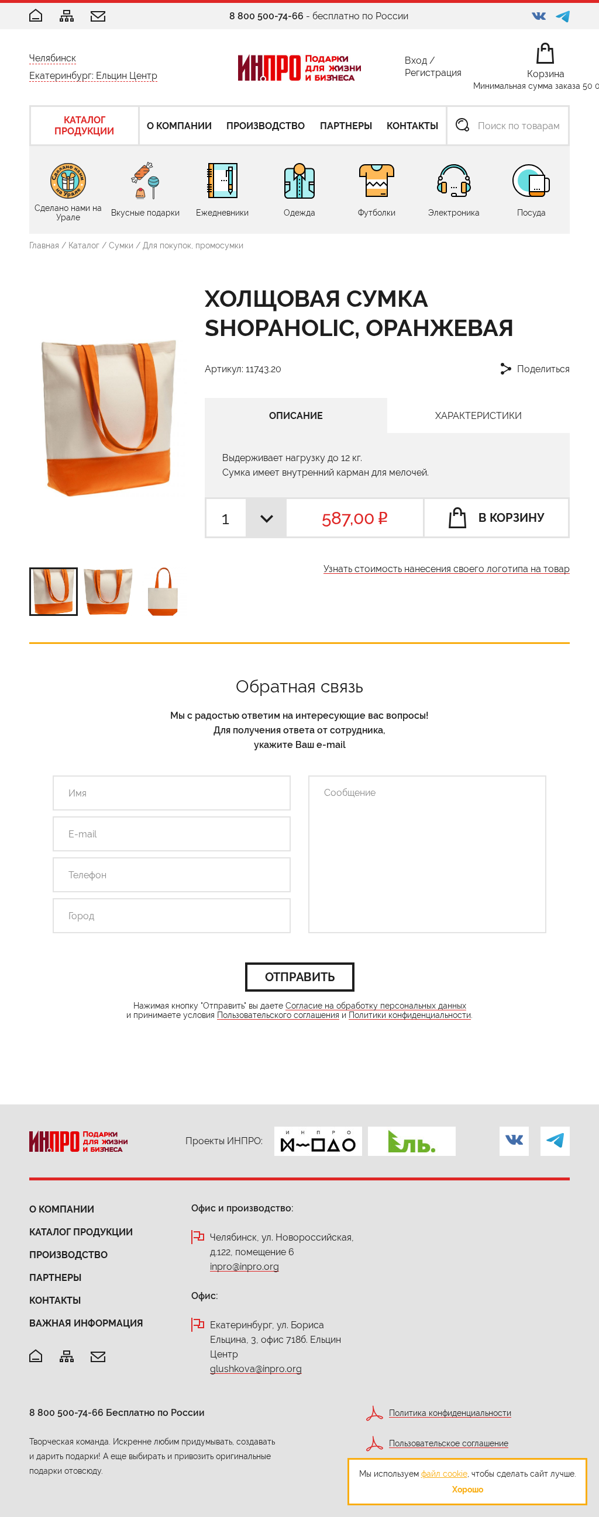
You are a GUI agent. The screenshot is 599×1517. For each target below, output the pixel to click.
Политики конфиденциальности (410, 1015)
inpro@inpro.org (244, 1267)
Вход (416, 63)
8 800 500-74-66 (266, 16)
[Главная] (35, 16)
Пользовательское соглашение (448, 1443)
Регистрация (433, 75)
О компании (61, 1209)
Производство (68, 1254)
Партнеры (55, 1277)
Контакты (55, 1300)
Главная (44, 245)
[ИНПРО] (299, 67)
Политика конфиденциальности (450, 1413)
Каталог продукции (81, 1232)
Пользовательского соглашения (278, 1015)
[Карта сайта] (67, 16)
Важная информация (86, 1323)
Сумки (121, 245)
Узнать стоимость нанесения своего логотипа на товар (446, 569)
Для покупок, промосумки (193, 245)
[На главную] (35, 1356)
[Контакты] (98, 17)
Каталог (83, 245)
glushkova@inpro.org (256, 1369)
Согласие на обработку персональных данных (375, 1006)
